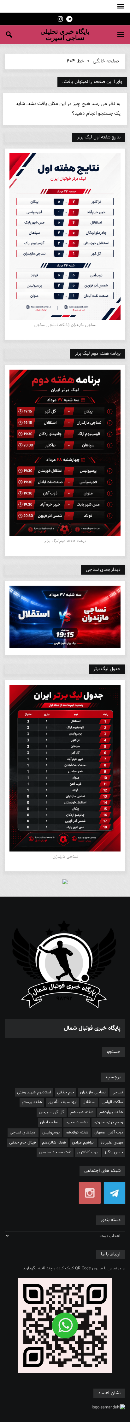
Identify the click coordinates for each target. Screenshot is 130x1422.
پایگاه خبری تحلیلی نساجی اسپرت (65, 34)
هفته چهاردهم (111, 1112)
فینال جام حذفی (22, 1142)
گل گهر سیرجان (51, 1112)
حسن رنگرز (113, 1152)
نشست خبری (77, 1122)
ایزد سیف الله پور (62, 1102)
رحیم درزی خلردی (108, 1122)
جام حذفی (65, 1092)
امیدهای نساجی (23, 1132)
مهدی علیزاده (112, 1142)
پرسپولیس (51, 1132)
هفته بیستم (32, 1102)
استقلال (89, 1102)
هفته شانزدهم (54, 1142)
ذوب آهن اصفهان (108, 1132)
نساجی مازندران (93, 1092)
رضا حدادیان (50, 1122)
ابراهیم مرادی (83, 1142)
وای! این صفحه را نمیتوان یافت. (92, 81)
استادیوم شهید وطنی (34, 1092)
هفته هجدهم (81, 1112)
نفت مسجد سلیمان (55, 1152)
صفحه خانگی (106, 61)
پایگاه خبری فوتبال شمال (92, 1028)
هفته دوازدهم (77, 1132)
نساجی (117, 1092)
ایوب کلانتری (87, 1152)
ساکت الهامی (112, 1102)
